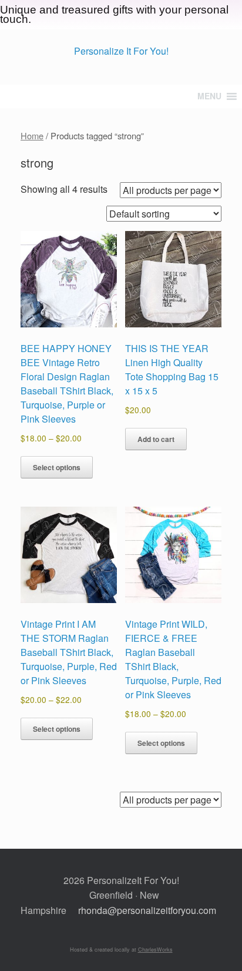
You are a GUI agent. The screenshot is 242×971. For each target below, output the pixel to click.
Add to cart (155, 439)
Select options (56, 467)
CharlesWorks (155, 949)
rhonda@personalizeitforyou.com (147, 910)
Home (32, 135)
